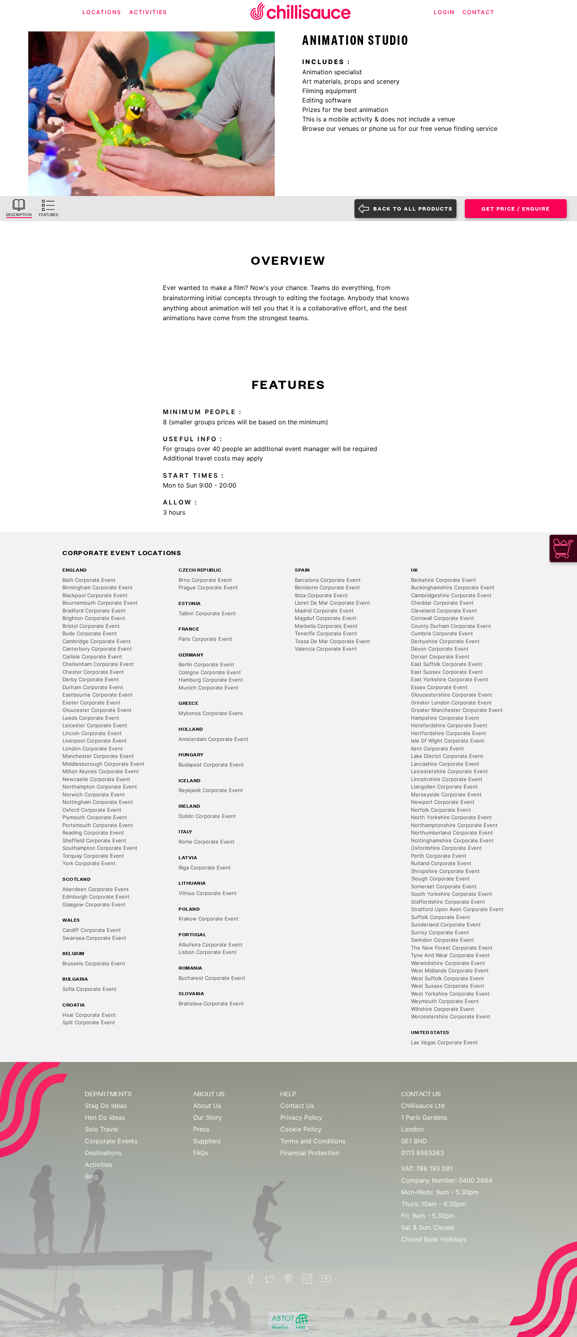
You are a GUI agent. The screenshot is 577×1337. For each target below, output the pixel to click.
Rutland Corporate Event (441, 863)
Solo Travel (101, 1129)
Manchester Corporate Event (98, 756)
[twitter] (269, 1279)
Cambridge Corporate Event (96, 641)
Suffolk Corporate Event (440, 917)
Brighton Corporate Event (93, 618)
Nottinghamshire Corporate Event (452, 840)
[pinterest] (288, 1279)
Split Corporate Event (88, 1022)
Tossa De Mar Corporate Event (332, 641)
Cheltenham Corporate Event (98, 664)
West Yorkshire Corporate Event (450, 993)
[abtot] (288, 1321)
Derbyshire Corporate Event (445, 641)
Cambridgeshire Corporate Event (451, 595)
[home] (301, 12)
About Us (207, 1106)
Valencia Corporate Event (326, 649)
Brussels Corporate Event (93, 963)
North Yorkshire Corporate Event (451, 817)
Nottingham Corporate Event (97, 802)
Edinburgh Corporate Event (96, 896)
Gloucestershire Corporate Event (451, 694)
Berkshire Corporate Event (443, 580)
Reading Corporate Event (93, 832)
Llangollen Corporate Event (444, 786)
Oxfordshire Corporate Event (446, 848)
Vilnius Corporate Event (208, 893)
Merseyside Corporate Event (446, 794)
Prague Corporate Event (208, 587)
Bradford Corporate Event (94, 610)
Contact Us (297, 1106)
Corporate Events (111, 1141)
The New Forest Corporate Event (452, 948)
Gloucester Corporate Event (96, 710)
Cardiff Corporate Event (91, 930)
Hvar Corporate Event (89, 1015)
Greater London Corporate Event (451, 702)
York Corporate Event (88, 863)
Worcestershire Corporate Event (450, 1016)
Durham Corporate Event (92, 687)
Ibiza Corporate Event (321, 595)
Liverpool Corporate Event (94, 740)
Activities (98, 1164)
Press (201, 1129)
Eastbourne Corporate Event (97, 694)
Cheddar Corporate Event (442, 603)
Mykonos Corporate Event (211, 713)
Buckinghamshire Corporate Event (453, 587)
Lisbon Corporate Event (208, 952)
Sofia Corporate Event (89, 989)
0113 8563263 (422, 1153)
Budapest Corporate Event (211, 764)
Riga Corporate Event (205, 867)
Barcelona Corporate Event (328, 580)
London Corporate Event (92, 748)
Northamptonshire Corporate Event (454, 825)
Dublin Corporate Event (207, 816)
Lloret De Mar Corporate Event (332, 603)
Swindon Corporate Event (442, 940)
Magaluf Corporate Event (325, 618)
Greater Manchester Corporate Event (457, 710)
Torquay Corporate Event (93, 856)
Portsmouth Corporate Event (97, 825)
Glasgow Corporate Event (94, 904)
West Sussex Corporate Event (447, 986)
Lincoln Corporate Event (92, 733)
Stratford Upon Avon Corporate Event (457, 909)
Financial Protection (309, 1153)
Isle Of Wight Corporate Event (447, 740)
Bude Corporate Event (89, 633)
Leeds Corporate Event (90, 718)
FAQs (200, 1153)
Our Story (207, 1117)
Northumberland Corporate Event (452, 832)
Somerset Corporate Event (444, 886)
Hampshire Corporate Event (445, 718)
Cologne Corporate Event (210, 672)
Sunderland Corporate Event (446, 924)
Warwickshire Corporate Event (448, 963)
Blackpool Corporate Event (95, 595)
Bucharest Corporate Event (212, 978)
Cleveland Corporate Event (444, 610)
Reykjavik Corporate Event (211, 790)
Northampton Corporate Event (99, 786)
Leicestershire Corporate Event (449, 771)
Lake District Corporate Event (447, 756)
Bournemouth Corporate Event (100, 603)
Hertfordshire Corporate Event (448, 733)
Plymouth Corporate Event (94, 817)
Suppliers (207, 1141)
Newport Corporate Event (443, 802)
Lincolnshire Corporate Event (446, 779)
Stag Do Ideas (106, 1106)
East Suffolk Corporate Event (446, 664)
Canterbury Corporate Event (97, 649)
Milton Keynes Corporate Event (100, 771)
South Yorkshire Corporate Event (451, 894)
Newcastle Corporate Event (96, 779)
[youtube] (326, 1279)
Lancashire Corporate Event (445, 764)
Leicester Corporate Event (94, 725)
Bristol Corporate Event (91, 626)
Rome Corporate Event (206, 841)
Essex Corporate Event (439, 687)
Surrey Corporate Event (440, 932)
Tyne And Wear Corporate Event (450, 955)
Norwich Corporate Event (93, 794)
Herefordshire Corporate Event (449, 725)
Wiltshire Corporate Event (442, 1009)
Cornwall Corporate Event (442, 618)
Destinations (103, 1153)
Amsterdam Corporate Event (213, 739)
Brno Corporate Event (205, 580)
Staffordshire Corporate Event (448, 902)
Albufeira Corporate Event (211, 944)
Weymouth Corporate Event (445, 1001)
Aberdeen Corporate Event (95, 889)
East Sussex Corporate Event (447, 672)
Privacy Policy (301, 1117)
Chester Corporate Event (93, 672)
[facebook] (250, 1279)
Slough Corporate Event (440, 878)
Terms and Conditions (312, 1141)
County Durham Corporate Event (451, 626)
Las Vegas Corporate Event (444, 1042)
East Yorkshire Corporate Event (449, 679)
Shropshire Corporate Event (445, 871)
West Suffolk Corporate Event (447, 978)
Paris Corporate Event (205, 639)
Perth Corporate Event (438, 856)
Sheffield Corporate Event (94, 840)
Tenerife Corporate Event (326, 633)
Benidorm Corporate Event (327, 587)
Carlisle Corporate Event (92, 656)
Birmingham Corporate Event (97, 587)
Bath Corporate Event (88, 580)
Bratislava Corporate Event (211, 1003)
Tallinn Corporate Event (207, 613)
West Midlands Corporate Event (450, 970)
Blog (91, 1176)
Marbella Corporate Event (326, 626)
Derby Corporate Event (90, 679)
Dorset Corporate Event (440, 656)
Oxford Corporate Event (91, 810)
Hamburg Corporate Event (211, 680)
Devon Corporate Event (440, 649)
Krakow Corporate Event (209, 918)
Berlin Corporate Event (206, 664)
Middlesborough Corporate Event (103, 764)
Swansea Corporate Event (94, 938)
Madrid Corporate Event (324, 610)
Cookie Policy (300, 1129)
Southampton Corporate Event (99, 848)
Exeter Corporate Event (91, 702)
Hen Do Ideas (105, 1117)
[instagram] (307, 1279)
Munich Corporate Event (209, 687)
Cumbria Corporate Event (442, 633)
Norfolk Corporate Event (441, 810)
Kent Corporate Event (437, 748)
